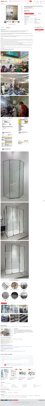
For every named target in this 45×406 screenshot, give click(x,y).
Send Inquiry (29, 13)
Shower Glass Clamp (16, 346)
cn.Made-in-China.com (28, 402)
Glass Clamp (34, 384)
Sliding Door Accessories (30, 395)
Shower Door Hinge (12, 346)
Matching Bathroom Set (16, 392)
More (1, 398)
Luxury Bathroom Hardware (3, 392)
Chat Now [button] (40, 13)
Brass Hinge (2, 384)
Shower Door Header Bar (16, 347)
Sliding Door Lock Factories (11, 395)
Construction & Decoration (4, 4)
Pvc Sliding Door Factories (17, 395)
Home (1, 4)
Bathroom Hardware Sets (17, 4)
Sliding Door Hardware (8, 347)
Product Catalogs (9, 383)
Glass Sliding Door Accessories (37, 395)
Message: (3, 359)
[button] (38, 1)
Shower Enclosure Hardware (7, 346)
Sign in (43, 1)
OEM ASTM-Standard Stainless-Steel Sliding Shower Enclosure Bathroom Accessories (21, 378)
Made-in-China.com (19, 402)
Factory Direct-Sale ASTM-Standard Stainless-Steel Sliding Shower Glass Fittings (30, 378)
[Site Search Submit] (31, 1)
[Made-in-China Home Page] (4, 1)
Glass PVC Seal (12, 347)
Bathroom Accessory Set (10, 392)
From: (3, 356)
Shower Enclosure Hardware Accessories (23, 346)
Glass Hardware (29, 346)
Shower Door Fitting (24, 384)
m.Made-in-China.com (24, 402)
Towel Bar (4, 347)
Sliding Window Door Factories (24, 395)
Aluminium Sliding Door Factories (4, 395)
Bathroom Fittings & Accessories (11, 4)
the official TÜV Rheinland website (18, 326)
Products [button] (10, 1)
